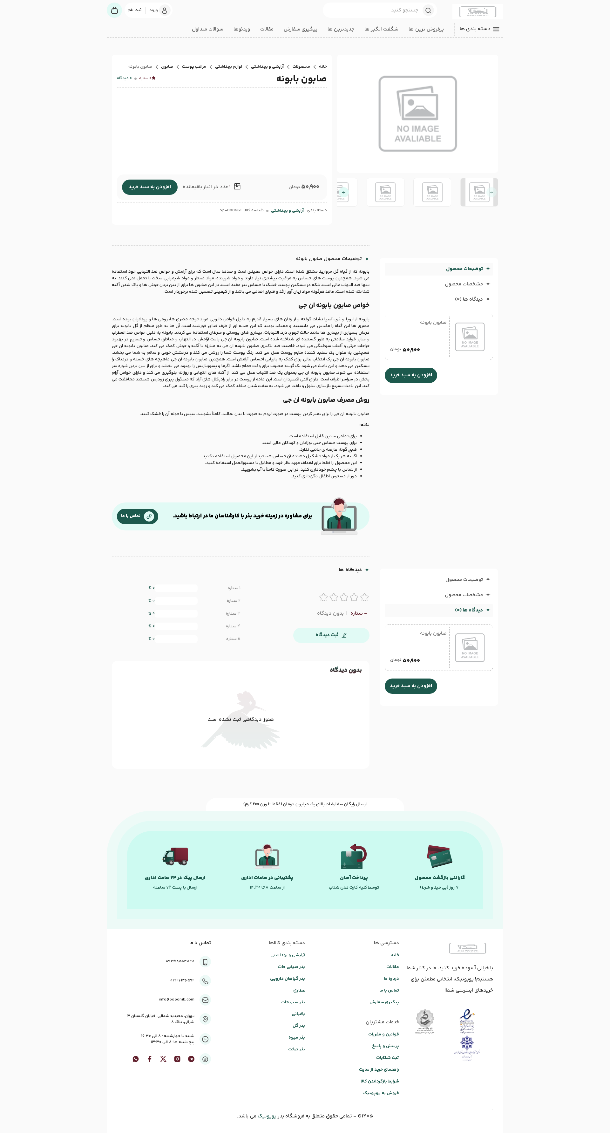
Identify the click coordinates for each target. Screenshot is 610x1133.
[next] (344, 192)
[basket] (114, 10)
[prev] (491, 192)
